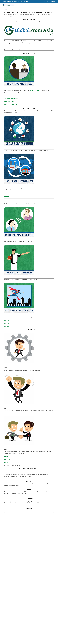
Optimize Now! (7, 459)
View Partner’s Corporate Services (11, 98)
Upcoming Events (27, 4)
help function (27, 95)
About (54, 4)
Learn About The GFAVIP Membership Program (13, 46)
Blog (51, 4)
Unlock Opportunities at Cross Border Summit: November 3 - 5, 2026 (15, 1)
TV (47, 4)
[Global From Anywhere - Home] (8, 5)
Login (44, 1)
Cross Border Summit (36, 4)
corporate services (19, 95)
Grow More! (7, 462)
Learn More (53, 1)
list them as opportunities (40, 95)
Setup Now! (6, 456)
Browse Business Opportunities (10, 104)
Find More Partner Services (9, 101)
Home (21, 4)
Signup (48, 1)
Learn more (6, 193)
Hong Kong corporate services (35, 90)
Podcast (44, 4)
